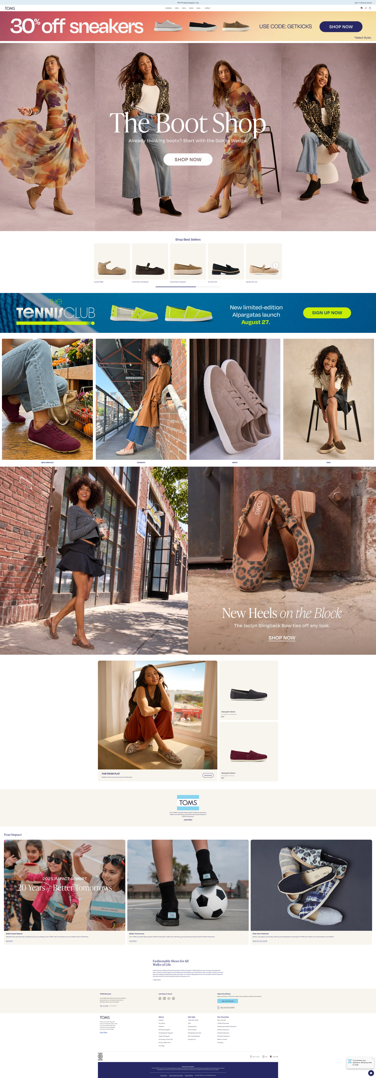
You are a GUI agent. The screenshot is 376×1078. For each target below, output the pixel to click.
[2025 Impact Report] (64, 885)
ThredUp (220, 1042)
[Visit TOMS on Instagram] (164, 998)
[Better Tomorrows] (188, 885)
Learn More (188, 820)
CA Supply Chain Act (166, 1039)
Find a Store (192, 1030)
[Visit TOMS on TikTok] (173, 998)
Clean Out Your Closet (260, 941)
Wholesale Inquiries (194, 1033)
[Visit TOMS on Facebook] (160, 998)
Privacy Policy (162, 1068)
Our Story (162, 1023)
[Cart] (370, 8)
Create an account (366, 2)
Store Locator (256, 1056)
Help (266, 1056)
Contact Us (192, 1039)
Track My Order (193, 1020)
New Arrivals (221, 1020)
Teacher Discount (223, 1033)
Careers (161, 1026)
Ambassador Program (166, 1033)
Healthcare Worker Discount (226, 1026)
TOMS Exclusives (223, 1023)
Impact (161, 1020)
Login (356, 2)
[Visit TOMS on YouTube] (169, 998)
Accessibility (192, 1026)
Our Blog (161, 1046)
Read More (9, 941)
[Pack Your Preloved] (311, 885)
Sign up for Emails (228, 1001)
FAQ (189, 1023)
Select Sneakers (189, 3)
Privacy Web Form (165, 1042)
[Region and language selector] (362, 8)
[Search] (366, 8)
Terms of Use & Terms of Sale (176, 1075)
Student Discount (223, 1036)
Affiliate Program (164, 1030)
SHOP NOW (208, 775)
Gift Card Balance (194, 1036)
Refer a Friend (222, 1039)
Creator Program (164, 1036)
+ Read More (157, 980)
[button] (172, 8)
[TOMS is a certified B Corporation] (100, 1057)
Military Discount (223, 1030)
